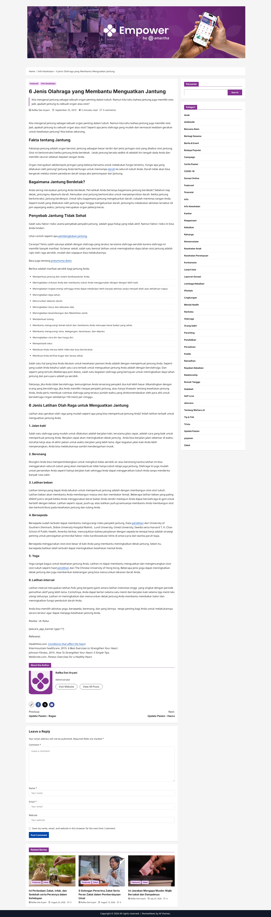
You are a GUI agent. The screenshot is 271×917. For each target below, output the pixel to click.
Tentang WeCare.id (194, 410)
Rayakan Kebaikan (194, 368)
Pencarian (191, 84)
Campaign (189, 157)
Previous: (42, 714)
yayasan (188, 438)
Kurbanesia (190, 262)
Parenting (189, 332)
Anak (187, 115)
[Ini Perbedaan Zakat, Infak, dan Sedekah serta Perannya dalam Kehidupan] (52, 870)
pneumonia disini (61, 260)
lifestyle (188, 290)
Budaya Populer (192, 150)
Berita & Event (191, 143)
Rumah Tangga (192, 381)
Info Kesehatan (48, 83)
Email (33, 801)
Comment (35, 744)
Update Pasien (191, 431)
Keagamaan (190, 220)
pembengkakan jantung (72, 236)
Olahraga (189, 318)
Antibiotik (189, 122)
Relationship (191, 375)
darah (111, 169)
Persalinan (190, 346)
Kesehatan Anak (192, 248)
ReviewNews (148, 913)
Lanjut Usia (190, 269)
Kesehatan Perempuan (196, 255)
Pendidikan (190, 339)
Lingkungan (190, 297)
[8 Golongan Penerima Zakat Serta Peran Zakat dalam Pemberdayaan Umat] (102, 870)
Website (33, 815)
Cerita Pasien (191, 164)
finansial (189, 192)
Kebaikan (189, 227)
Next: (161, 714)
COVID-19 (189, 171)
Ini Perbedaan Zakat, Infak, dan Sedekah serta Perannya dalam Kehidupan (48, 894)
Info (186, 199)
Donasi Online (191, 178)
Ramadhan (190, 360)
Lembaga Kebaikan (194, 283)
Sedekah (188, 389)
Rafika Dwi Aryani (41, 110)
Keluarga (189, 234)
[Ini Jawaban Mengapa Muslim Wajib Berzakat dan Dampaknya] (151, 870)
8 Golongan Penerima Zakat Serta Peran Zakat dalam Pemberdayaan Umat (100, 894)
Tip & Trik (189, 417)
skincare (188, 403)
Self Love (189, 396)
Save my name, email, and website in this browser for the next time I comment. (74, 828)
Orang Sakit (190, 325)
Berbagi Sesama (192, 136)
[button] (31, 704)
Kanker (188, 213)
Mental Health (191, 304)
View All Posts (91, 686)
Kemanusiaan (191, 241)
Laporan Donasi (192, 276)
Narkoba (188, 311)
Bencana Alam (191, 129)
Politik (187, 353)
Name (33, 788)
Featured (34, 83)
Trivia (187, 424)
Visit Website (66, 686)
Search (234, 92)
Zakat (45, 882)
